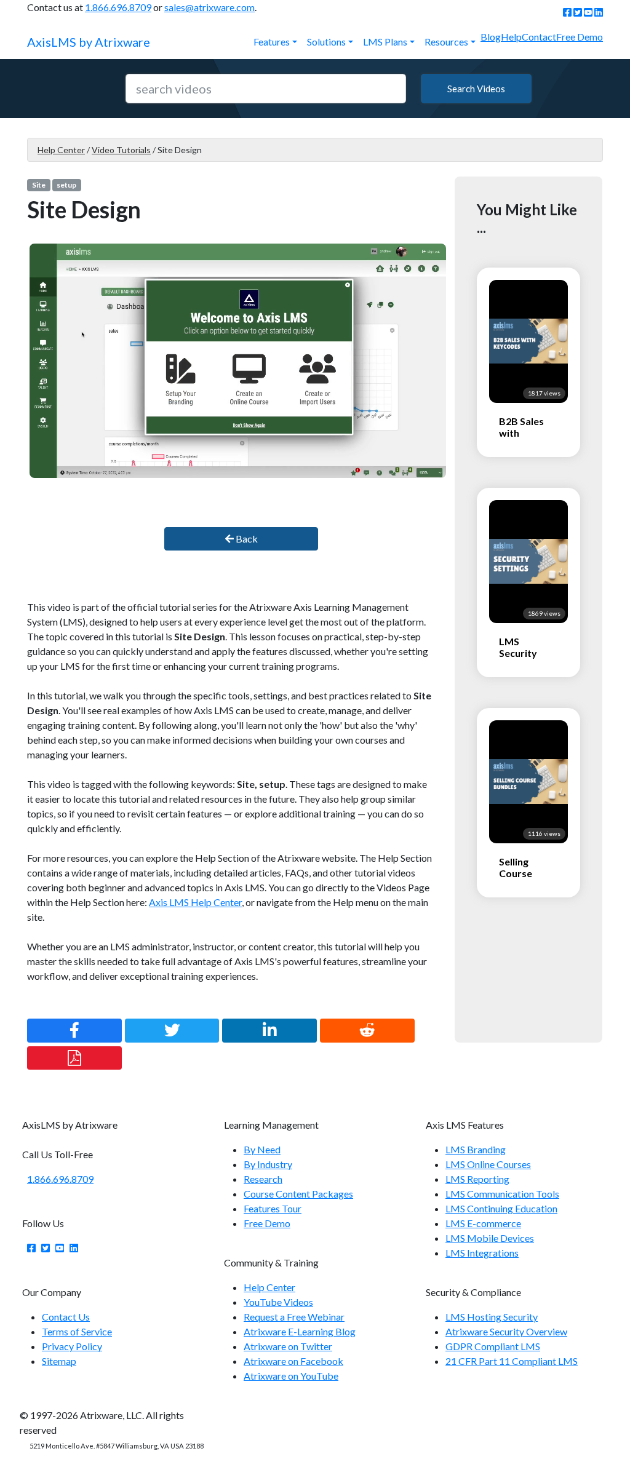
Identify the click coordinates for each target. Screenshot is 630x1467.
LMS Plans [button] (385, 41)
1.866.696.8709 (118, 7)
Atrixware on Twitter (288, 1346)
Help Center (61, 150)
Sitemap (59, 1361)
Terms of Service (77, 1331)
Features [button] (271, 41)
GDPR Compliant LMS (492, 1346)
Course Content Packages (298, 1193)
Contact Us (66, 1316)
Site (39, 184)
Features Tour (272, 1208)
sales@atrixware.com (209, 7)
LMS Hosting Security (491, 1316)
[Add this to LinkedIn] (269, 1030)
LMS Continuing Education (501, 1208)
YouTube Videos (278, 1302)
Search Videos (476, 88)
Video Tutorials (121, 150)
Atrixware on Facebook (293, 1361)
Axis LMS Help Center (195, 902)
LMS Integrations (482, 1252)
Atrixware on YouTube (291, 1376)
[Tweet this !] (172, 1030)
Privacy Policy (72, 1346)
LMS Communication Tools (502, 1193)
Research (263, 1179)
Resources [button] (446, 41)
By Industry (268, 1164)
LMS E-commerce (483, 1223)
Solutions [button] (326, 41)
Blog (490, 36)
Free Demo (579, 36)
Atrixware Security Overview (506, 1331)
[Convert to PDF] (74, 1058)
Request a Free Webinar (294, 1316)
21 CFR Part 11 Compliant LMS (511, 1361)
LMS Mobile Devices (489, 1238)
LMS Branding (475, 1149)
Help (511, 36)
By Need (262, 1149)
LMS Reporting (477, 1179)
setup (66, 184)
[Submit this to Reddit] (367, 1030)
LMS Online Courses (488, 1164)
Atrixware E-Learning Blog (300, 1331)
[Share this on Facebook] (74, 1030)
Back (246, 538)
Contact (539, 36)
